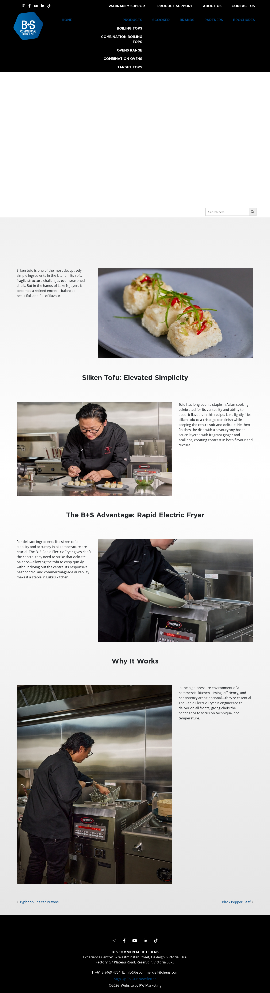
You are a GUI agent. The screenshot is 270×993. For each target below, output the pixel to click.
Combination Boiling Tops (121, 39)
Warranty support (127, 6)
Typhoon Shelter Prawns (39, 902)
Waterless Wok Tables (119, 175)
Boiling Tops (129, 28)
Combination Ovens (123, 59)
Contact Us (243, 6)
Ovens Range (129, 50)
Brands (187, 20)
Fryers (135, 92)
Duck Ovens (130, 192)
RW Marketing (150, 985)
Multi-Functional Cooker (116, 123)
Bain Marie (132, 114)
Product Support (175, 6)
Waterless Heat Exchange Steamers (122, 142)
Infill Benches (128, 200)
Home (67, 20)
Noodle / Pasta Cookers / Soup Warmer (117, 103)
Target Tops (129, 67)
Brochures (244, 20)
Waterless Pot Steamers (117, 131)
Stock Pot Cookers (122, 153)
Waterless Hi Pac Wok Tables (120, 164)
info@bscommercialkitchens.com (152, 972)
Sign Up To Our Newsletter (135, 979)
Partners (213, 20)
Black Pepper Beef (236, 902)
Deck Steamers (127, 184)
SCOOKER (161, 20)
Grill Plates (129, 84)
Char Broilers (128, 75)
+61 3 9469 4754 (107, 972)
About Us (212, 6)
